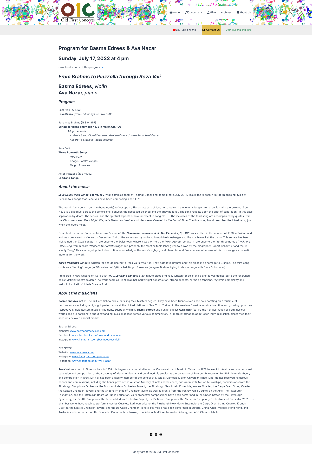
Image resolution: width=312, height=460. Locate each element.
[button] (200, 12)
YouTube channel (186, 29)
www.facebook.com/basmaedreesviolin (96, 335)
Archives (226, 12)
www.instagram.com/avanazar (90, 356)
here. (104, 67)
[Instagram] (156, 434)
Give (213, 12)
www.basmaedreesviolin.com (87, 330)
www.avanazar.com (82, 352)
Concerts (193, 12)
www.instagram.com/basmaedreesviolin (96, 339)
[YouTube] (160, 434)
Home (176, 12)
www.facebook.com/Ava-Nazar (91, 360)
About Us (245, 12)
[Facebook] (151, 434)
